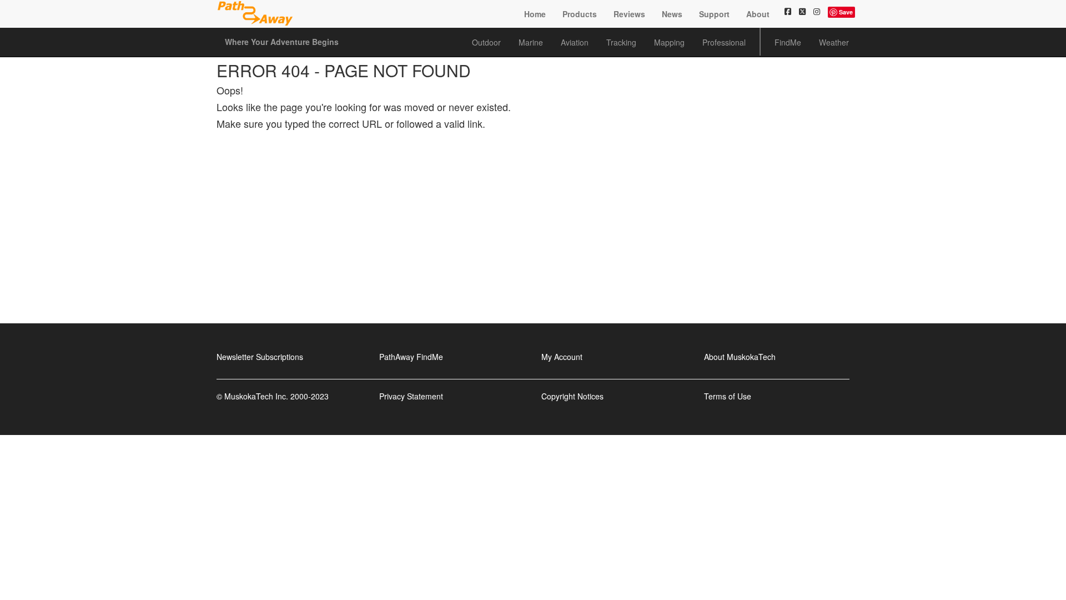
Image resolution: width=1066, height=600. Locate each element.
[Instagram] (816, 11)
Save (846, 12)
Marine (531, 42)
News (672, 13)
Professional (724, 42)
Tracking (621, 42)
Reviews (629, 13)
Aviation (575, 42)
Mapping (669, 42)
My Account (561, 356)
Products (579, 13)
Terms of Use (727, 396)
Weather (834, 42)
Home (535, 13)
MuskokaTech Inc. (256, 396)
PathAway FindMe (411, 356)
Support (714, 13)
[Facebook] (788, 11)
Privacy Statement (411, 396)
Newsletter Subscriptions (260, 356)
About (758, 13)
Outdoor (486, 42)
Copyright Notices (572, 396)
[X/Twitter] (802, 11)
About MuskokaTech (740, 356)
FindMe (788, 42)
